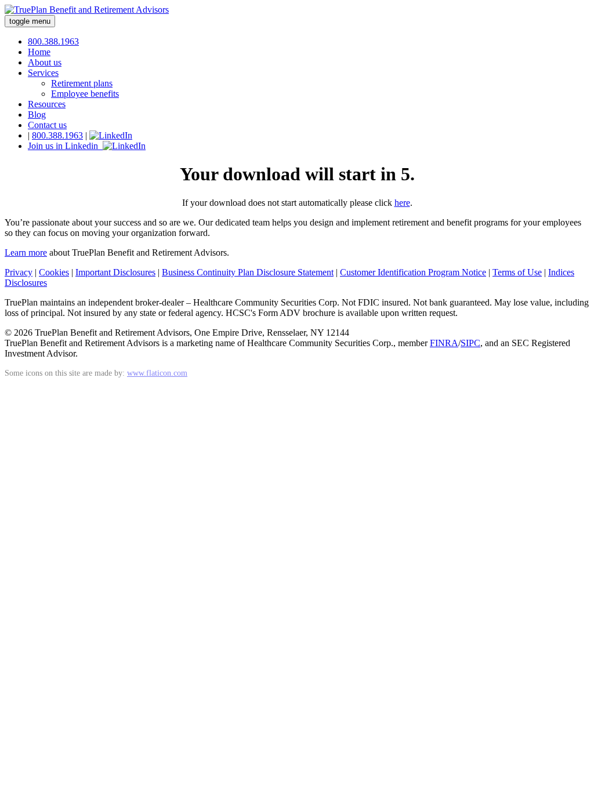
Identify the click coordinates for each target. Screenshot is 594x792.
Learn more (26, 252)
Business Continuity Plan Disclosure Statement (248, 272)
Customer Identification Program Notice (413, 272)
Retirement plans (82, 83)
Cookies (54, 272)
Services (43, 73)
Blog (37, 114)
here (402, 203)
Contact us (47, 125)
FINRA (444, 343)
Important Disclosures (115, 272)
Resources (47, 104)
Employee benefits (85, 94)
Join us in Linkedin (65, 146)
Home (39, 52)
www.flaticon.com (157, 372)
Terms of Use (517, 272)
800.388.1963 (53, 41)
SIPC (470, 343)
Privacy (18, 272)
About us (44, 62)
